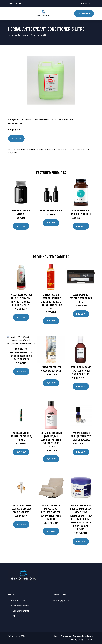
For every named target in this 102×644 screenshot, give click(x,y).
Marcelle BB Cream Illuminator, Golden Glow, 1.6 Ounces (21, 509)
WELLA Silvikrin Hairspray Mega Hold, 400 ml (21, 436)
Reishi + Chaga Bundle (51, 210)
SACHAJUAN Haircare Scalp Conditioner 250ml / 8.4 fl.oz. (81, 371)
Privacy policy (77, 639)
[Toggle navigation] (11, 13)
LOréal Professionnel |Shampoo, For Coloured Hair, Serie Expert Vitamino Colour (51, 439)
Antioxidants (57, 119)
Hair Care (68, 119)
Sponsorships (19, 600)
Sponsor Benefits (21, 610)
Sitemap (89, 639)
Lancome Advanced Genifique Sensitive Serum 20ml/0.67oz (81, 436)
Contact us (66, 636)
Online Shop (84, 13)
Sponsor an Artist (21, 605)
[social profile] (20, 3)
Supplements (26, 119)
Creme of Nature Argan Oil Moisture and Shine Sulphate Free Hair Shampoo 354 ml (51, 301)
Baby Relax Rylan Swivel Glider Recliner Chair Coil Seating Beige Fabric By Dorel (51, 512)
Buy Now (16, 138)
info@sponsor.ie (86, 3)
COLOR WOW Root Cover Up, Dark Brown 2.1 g (81, 298)
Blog (15, 616)
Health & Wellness (42, 119)
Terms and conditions (83, 636)
